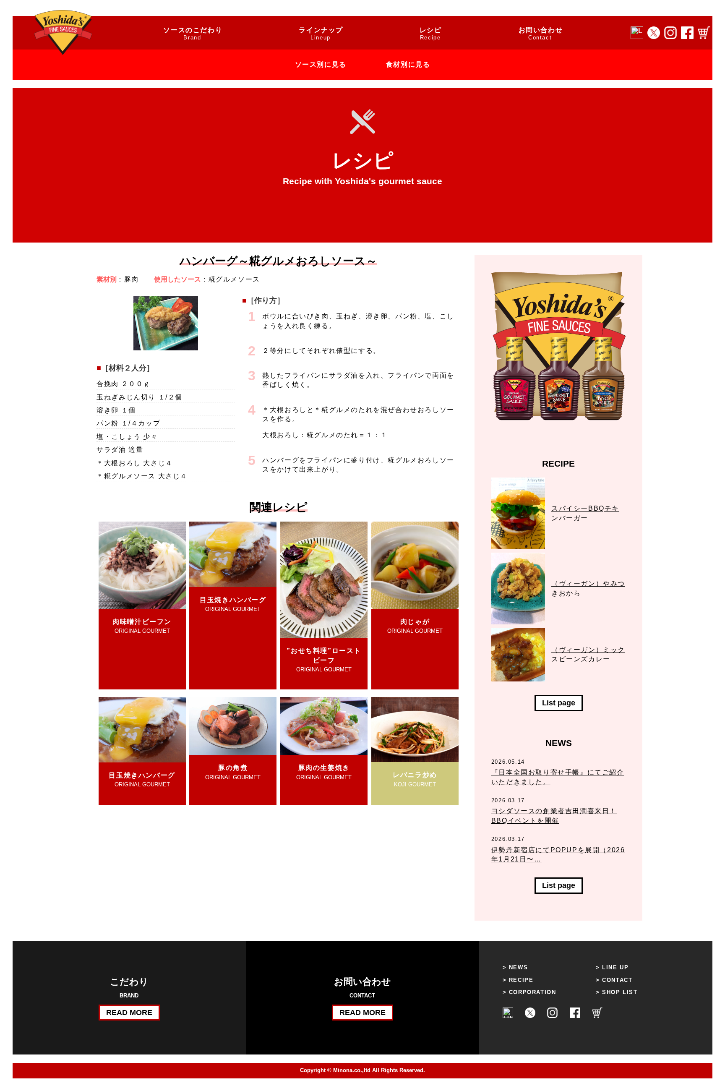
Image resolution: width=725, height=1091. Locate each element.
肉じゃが (415, 626)
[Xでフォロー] (653, 32)
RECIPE (521, 980)
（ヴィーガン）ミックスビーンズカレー (588, 654)
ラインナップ (321, 33)
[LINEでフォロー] (637, 32)
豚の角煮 (233, 772)
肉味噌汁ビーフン (142, 626)
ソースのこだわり (192, 33)
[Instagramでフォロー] (670, 32)
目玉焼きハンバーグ (233, 604)
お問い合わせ (541, 33)
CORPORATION (532, 992)
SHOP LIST (619, 992)
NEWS (518, 967)
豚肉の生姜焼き (324, 772)
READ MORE (129, 1012)
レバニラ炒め (415, 779)
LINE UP (615, 967)
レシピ (431, 33)
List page (558, 703)
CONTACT (617, 980)
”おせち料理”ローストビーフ (324, 660)
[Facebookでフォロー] (687, 32)
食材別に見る (408, 64)
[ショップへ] (704, 32)
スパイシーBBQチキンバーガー (585, 513)
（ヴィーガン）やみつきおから (588, 588)
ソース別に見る (321, 64)
